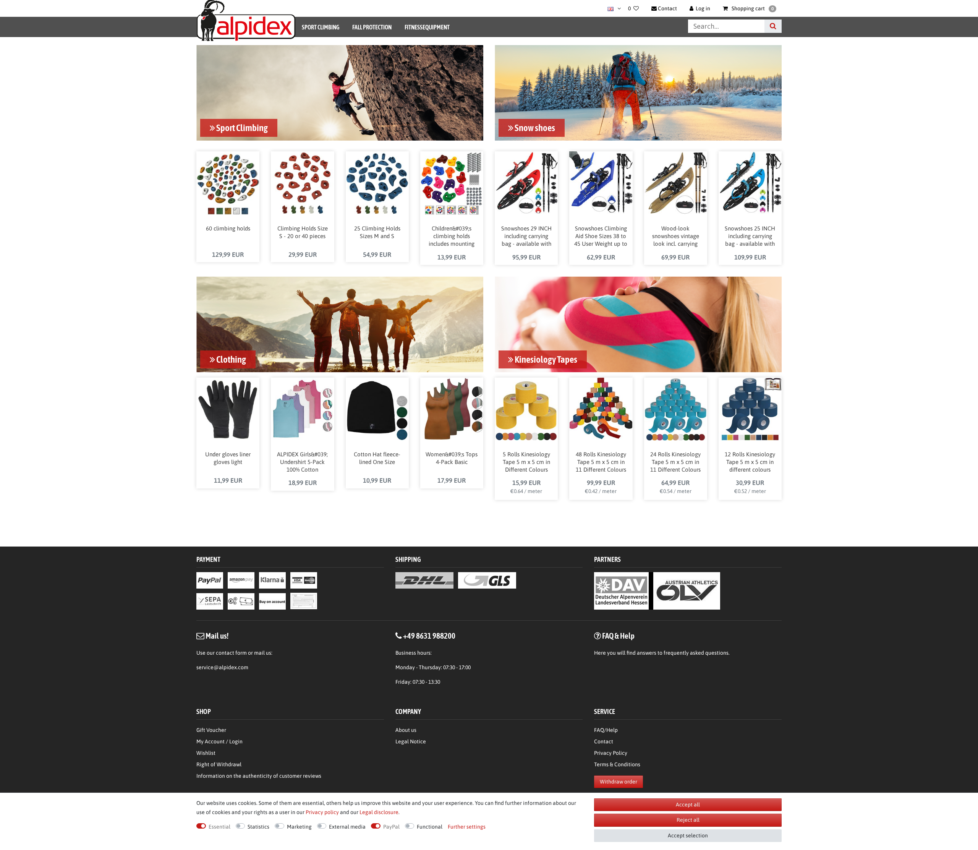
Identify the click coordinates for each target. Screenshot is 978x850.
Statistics (258, 827)
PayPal (391, 827)
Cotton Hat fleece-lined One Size (377, 458)
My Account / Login (219, 741)
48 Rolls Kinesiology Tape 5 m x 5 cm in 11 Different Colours (601, 462)
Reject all (688, 820)
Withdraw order (618, 782)
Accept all (688, 804)
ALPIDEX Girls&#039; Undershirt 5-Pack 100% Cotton (302, 462)
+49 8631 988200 (429, 635)
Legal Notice (410, 741)
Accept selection (688, 835)
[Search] (773, 26)
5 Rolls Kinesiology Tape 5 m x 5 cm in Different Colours (526, 462)
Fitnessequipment (427, 27)
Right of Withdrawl (218, 764)
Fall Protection (372, 27)
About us (405, 730)
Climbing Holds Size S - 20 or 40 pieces (302, 232)
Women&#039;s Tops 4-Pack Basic (452, 458)
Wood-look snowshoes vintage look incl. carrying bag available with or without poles (675, 236)
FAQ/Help (606, 730)
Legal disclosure (378, 812)
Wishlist (205, 753)
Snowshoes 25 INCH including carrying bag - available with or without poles (750, 236)
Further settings (467, 827)
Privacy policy (322, 812)
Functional (429, 827)
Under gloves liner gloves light (228, 458)
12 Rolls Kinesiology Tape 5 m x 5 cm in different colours (750, 462)
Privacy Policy (610, 753)
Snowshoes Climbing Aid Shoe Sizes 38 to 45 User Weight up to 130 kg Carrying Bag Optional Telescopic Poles (600, 236)
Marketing (299, 827)
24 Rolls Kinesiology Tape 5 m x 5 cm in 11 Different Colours (675, 462)
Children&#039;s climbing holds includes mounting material (451, 236)
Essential (219, 827)
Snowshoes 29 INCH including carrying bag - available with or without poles (526, 236)
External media (347, 827)
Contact (603, 741)
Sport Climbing (320, 27)
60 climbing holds (228, 228)
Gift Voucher (211, 730)
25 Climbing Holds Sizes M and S (377, 232)
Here (600, 653)
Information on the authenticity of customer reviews (258, 776)
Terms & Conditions (617, 764)
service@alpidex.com (222, 667)
